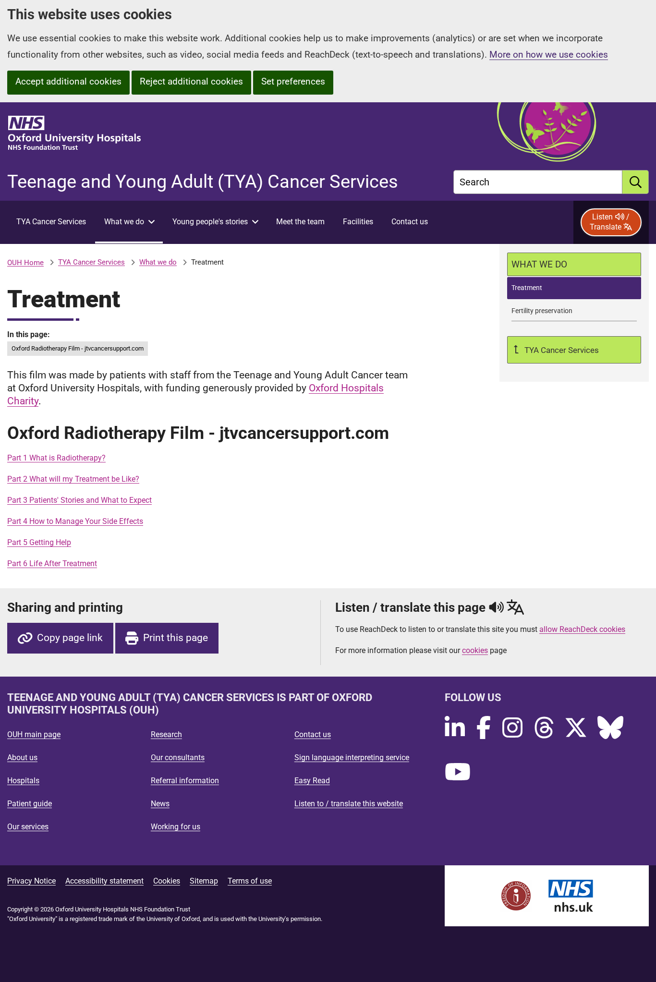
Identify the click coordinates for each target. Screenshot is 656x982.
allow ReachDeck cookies (582, 629)
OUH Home (25, 262)
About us (22, 757)
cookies (475, 650)
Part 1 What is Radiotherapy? (56, 457)
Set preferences (293, 81)
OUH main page (34, 734)
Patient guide (29, 803)
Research (166, 734)
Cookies (166, 880)
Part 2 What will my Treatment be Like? (73, 479)
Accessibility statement (104, 880)
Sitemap (204, 880)
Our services (28, 826)
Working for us (175, 826)
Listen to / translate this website (348, 803)
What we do (158, 262)
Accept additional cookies (68, 81)
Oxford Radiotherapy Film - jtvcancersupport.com (78, 348)
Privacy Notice (31, 880)
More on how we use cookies (548, 54)
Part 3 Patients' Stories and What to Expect (79, 500)
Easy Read (312, 780)
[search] (635, 182)
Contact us (312, 734)
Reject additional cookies (191, 81)
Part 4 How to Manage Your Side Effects (75, 521)
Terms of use (250, 880)
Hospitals (23, 780)
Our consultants (178, 757)
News (160, 803)
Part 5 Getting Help (39, 542)
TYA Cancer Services (91, 262)
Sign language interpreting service (351, 757)
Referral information (185, 780)
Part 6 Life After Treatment (52, 563)
